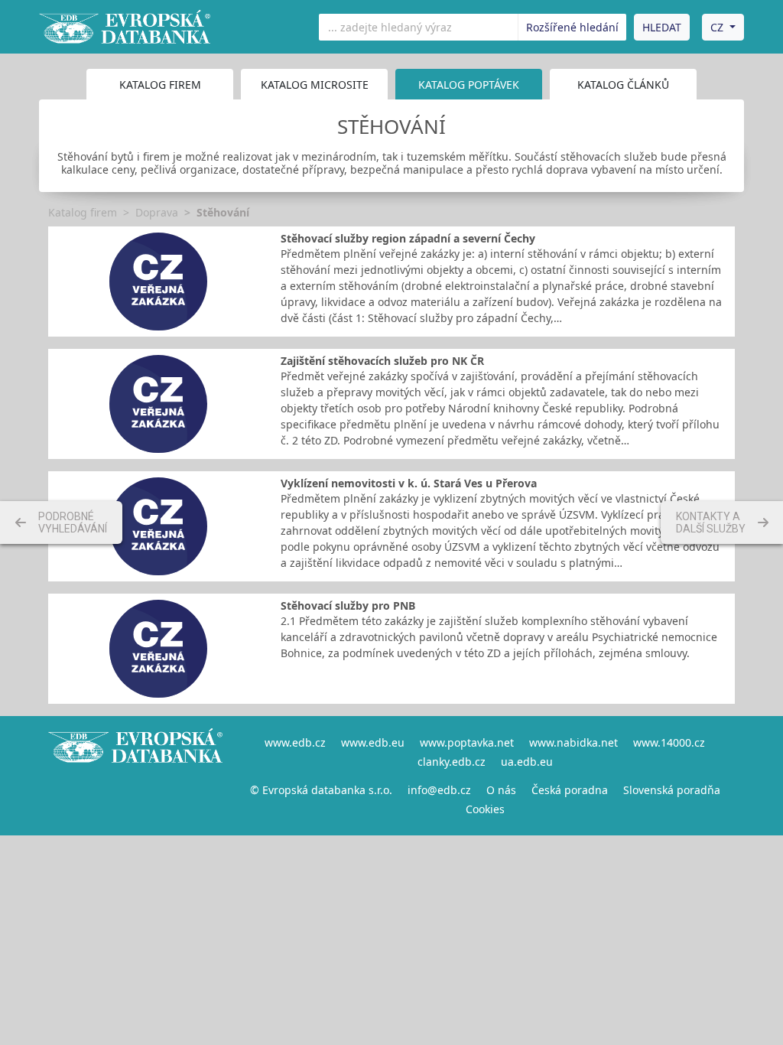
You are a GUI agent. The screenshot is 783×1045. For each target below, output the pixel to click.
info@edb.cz (439, 790)
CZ (716, 27)
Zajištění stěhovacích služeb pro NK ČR (382, 360)
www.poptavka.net (467, 742)
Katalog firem (160, 84)
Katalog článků (623, 84)
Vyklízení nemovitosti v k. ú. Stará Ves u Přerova (409, 483)
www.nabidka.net (573, 742)
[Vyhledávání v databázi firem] (135, 775)
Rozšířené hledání (572, 27)
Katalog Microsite (315, 84)
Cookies (485, 809)
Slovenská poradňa (671, 790)
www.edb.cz (295, 742)
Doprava (156, 212)
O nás (501, 790)
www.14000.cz (669, 742)
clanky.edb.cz (451, 761)
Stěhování (223, 212)
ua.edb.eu (527, 761)
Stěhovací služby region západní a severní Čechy (408, 238)
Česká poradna (569, 790)
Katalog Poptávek (468, 84)
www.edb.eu (372, 742)
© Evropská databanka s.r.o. (321, 790)
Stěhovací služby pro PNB (348, 605)
